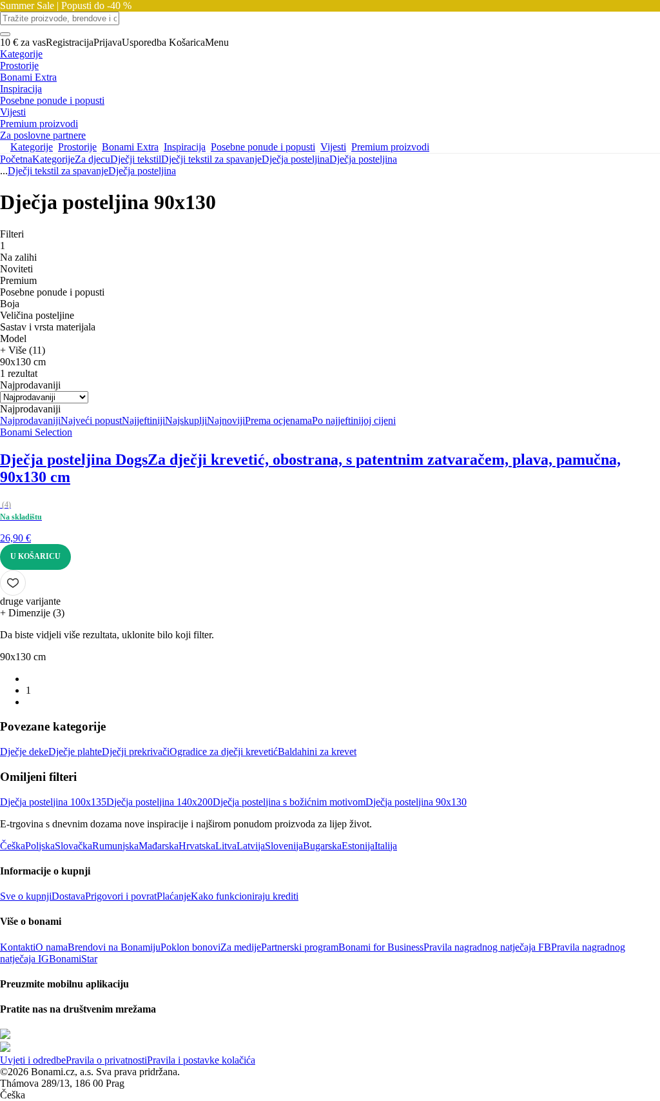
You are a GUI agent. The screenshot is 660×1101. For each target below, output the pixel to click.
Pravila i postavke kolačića (201, 1060)
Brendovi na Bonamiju (114, 947)
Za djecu (92, 159)
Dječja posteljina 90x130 (416, 801)
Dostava (68, 896)
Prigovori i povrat (121, 896)
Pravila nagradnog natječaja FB (487, 947)
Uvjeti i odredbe (33, 1060)
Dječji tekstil (135, 159)
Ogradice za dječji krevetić (224, 751)
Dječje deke (24, 751)
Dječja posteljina (363, 159)
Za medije (240, 947)
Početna (16, 159)
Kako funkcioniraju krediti (244, 896)
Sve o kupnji (26, 896)
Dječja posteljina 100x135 (53, 801)
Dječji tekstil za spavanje (211, 159)
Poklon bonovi (190, 947)
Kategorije (53, 159)
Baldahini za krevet (317, 751)
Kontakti (17, 947)
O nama (51, 947)
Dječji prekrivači (136, 751)
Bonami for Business (380, 947)
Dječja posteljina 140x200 (159, 801)
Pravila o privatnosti (106, 1060)
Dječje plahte (75, 751)
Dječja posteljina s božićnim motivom (289, 801)
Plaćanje (174, 896)
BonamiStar (73, 958)
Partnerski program (299, 947)
